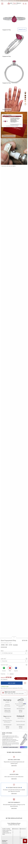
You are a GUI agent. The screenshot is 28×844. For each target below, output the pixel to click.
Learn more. (14, 765)
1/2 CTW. (10, 644)
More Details (15, 644)
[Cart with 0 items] (26, 3)
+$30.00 (11, 674)
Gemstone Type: (4, 664)
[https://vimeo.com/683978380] (14, 151)
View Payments (7, 708)
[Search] (23, 3)
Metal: (2, 650)
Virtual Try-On (22, 29)
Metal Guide (26, 650)
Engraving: (3, 673)
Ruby (7, 644)
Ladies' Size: (3, 658)
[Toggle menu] (2, 3)
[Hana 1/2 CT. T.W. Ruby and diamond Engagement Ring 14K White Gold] (14, 125)
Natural (3, 644)
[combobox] (14, 653)
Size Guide (26, 658)
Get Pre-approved (20, 708)
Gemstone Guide (26, 664)
